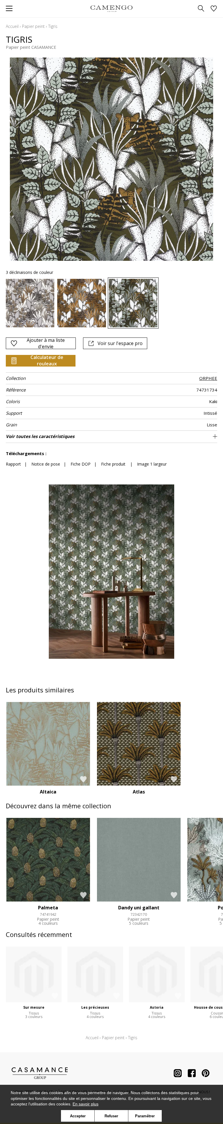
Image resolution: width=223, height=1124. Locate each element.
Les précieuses (95, 1007)
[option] (30, 303)
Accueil (12, 26)
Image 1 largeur (152, 464)
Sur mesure (33, 1007)
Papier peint (33, 26)
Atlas (139, 792)
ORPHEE (208, 378)
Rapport (13, 464)
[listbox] (111, 303)
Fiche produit (113, 464)
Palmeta (48, 907)
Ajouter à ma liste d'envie (46, 343)
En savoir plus (85, 1104)
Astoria (156, 1007)
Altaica (48, 792)
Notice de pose (45, 464)
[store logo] (111, 8)
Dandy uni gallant (138, 907)
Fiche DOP (81, 464)
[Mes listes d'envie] (213, 9)
